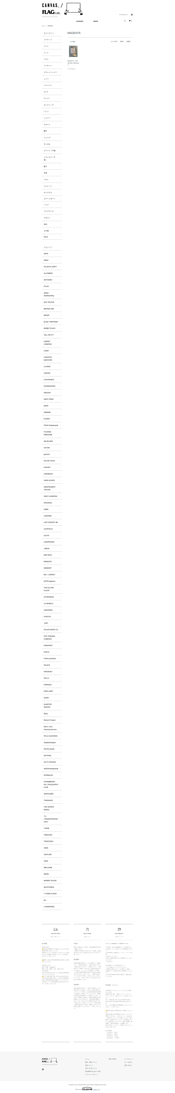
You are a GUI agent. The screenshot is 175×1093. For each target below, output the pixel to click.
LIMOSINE (48, 516)
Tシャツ (47, 98)
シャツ (46, 78)
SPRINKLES (48, 775)
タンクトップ (49, 105)
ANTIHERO (48, 280)
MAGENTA (50, 26)
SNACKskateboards (51, 768)
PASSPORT (48, 645)
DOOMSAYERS (49, 386)
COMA (46, 350)
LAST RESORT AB (51, 522)
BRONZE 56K (49, 308)
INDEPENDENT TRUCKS (50, 488)
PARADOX (48, 684)
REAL (46, 713)
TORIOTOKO (48, 841)
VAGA (46, 861)
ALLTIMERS (48, 273)
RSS (110, 1059)
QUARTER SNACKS (48, 705)
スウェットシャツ (50, 72)
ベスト (46, 59)
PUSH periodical (50, 658)
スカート (47, 124)
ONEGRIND (48, 610)
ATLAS (46, 286)
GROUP (95, 21)
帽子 (45, 131)
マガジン (47, 217)
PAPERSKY (48, 671)
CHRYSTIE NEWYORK (48, 358)
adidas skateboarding (49, 294)
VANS (46, 848)
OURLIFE (47, 616)
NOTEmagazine (49, 581)
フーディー (48, 65)
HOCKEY (47, 467)
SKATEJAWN (48, 793)
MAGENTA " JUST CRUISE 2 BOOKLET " (73, 63)
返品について (89, 1065)
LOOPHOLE (48, 529)
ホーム (43, 26)
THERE (46, 828)
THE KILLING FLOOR (49, 589)
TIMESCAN (48, 835)
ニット (46, 52)
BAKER (46, 315)
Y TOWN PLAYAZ (50, 893)
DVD (45, 224)
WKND (46, 874)
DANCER (47, 392)
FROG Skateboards (51, 425)
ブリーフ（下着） (50, 150)
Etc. (45, 900)
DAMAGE (47, 412)
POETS (46, 652)
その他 (46, 230)
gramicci (47, 454)
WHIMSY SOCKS (50, 880)
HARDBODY (48, 474)
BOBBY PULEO (49, 328)
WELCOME (48, 867)
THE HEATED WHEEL (49, 808)
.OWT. (46, 623)
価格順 (122, 41)
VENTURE (48, 854)
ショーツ (47, 118)
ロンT (46, 91)
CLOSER (47, 366)
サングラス (48, 192)
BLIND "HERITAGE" (51, 321)
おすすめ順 (114, 41)
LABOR (46, 548)
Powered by (78, 1089)
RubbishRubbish (50, 742)
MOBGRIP (47, 568)
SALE (46, 237)
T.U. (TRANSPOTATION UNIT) (51, 819)
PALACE (47, 665)
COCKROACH (49, 379)
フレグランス (49, 211)
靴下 (45, 166)
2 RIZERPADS (49, 906)
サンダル (47, 144)
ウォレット (48, 186)
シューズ (47, 137)
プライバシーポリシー (91, 1074)
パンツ (46, 111)
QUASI (46, 697)
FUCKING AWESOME (48, 433)
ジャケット (48, 39)
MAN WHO (48, 555)
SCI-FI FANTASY (50, 762)
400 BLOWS (48, 441)
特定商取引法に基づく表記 (93, 1071)
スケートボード (49, 198)
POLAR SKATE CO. (51, 629)
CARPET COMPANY (48, 342)
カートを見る (128, 1062)
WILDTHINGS (49, 887)
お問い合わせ (128, 1065)
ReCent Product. (50, 720)
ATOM (114, 1059)
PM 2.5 (46, 678)
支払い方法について (91, 1068)
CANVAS (47, 373)
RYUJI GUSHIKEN (50, 736)
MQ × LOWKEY (49, 574)
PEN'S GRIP (48, 691)
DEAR (46, 405)
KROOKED (48, 502)
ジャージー (48, 85)
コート (46, 46)
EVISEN (47, 418)
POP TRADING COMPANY (49, 637)
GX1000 (47, 447)
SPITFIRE (47, 755)
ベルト (46, 179)
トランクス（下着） (49, 158)
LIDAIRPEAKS (49, 542)
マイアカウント (123, 14)
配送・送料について (91, 1062)
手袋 (45, 173)
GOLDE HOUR (49, 460)
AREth (46, 260)
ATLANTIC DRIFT (50, 266)
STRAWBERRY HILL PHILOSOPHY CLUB (51, 784)
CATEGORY (79, 21)
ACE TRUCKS (49, 302)
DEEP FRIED (49, 399)
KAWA (46, 509)
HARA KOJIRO (49, 480)
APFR (46, 253)
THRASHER (48, 800)
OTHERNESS (49, 597)
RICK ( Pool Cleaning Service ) (50, 728)
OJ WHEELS (48, 603)
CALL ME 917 (49, 335)
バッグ (46, 204)
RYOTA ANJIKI (49, 749)
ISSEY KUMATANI (50, 496)
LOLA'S (46, 535)
